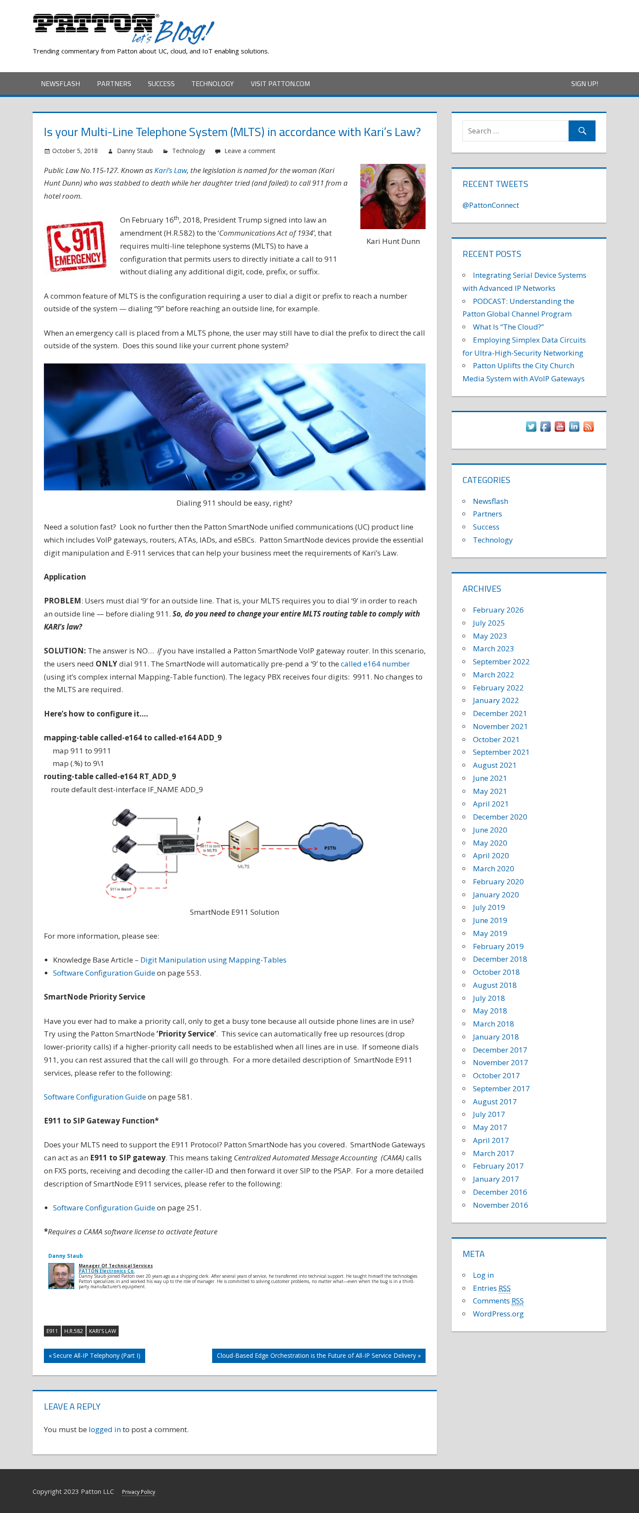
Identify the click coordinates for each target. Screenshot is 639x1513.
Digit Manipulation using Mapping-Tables (213, 960)
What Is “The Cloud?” (508, 327)
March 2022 (493, 675)
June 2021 (490, 778)
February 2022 (498, 688)
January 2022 (496, 700)
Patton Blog (256, 16)
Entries (492, 1288)
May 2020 (490, 843)
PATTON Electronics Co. (107, 1271)
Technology (212, 83)
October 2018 (496, 972)
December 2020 (500, 817)
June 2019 (490, 920)
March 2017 (493, 1153)
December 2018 (500, 959)
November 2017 (500, 1062)
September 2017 (501, 1088)
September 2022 (501, 662)
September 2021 (501, 752)
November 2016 (500, 1205)
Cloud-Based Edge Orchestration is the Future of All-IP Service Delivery (316, 1357)
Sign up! (584, 83)
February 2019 (498, 946)
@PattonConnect (491, 205)
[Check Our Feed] (588, 431)
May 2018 (490, 1011)
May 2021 (490, 791)
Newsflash (60, 83)
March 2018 (493, 1024)
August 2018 (495, 985)
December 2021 (500, 713)
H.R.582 (73, 1331)
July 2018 (489, 998)
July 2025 (489, 623)
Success (161, 83)
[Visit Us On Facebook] (545, 431)
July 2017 (489, 1114)
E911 (52, 1331)
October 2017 (496, 1075)
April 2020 (491, 855)
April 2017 (491, 1140)
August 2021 (495, 765)
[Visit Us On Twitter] (531, 431)
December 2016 (500, 1192)
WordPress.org (498, 1314)
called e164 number (375, 664)
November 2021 (500, 726)
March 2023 (493, 648)
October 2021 (496, 739)
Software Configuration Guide (104, 973)
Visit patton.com (280, 83)
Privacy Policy (138, 1492)
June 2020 (490, 830)
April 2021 (491, 804)
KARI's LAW (102, 1331)
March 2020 (493, 868)
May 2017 (490, 1127)
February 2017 (498, 1166)
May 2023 (490, 636)
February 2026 (498, 610)
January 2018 (496, 1037)
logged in (105, 1429)
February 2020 (498, 881)
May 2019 (490, 933)
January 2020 (496, 895)
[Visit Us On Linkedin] (574, 431)
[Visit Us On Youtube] (559, 431)
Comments (498, 1301)
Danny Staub (135, 151)
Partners (114, 83)
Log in (483, 1275)
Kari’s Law (170, 170)
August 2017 (495, 1101)
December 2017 (500, 1050)
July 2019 (489, 907)
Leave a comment (250, 151)
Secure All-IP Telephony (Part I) (96, 1357)
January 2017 (496, 1179)
